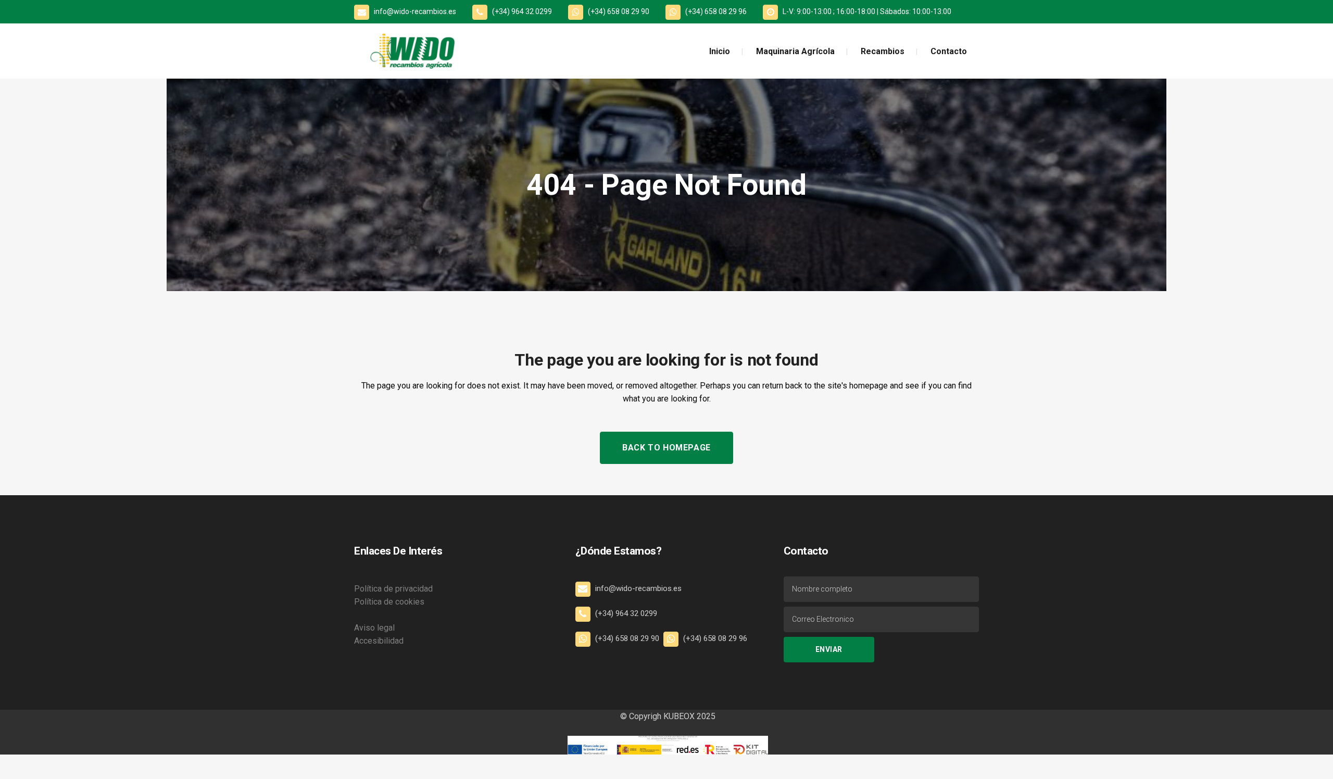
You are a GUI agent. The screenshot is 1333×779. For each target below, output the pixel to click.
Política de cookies (389, 602)
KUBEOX (678, 716)
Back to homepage (666, 448)
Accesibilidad (379, 641)
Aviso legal (374, 628)
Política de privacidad (393, 589)
